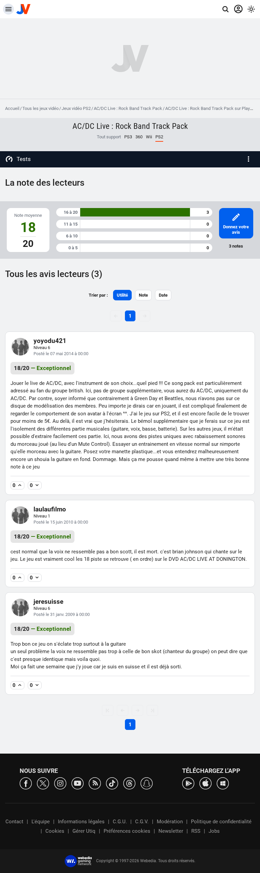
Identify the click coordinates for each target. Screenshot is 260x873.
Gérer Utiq (83, 831)
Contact (14, 822)
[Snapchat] (146, 782)
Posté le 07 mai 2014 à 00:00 (61, 353)
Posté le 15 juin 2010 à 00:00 (61, 522)
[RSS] (95, 782)
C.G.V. (142, 822)
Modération (170, 822)
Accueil (12, 108)
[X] (43, 782)
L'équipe (40, 822)
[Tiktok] (112, 782)
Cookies (54, 831)
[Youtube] (77, 782)
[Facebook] (26, 782)
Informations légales (81, 822)
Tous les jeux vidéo (40, 108)
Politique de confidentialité (221, 822)
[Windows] (223, 782)
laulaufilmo (50, 509)
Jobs (214, 831)
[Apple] (205, 782)
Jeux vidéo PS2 (76, 108)
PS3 (128, 136)
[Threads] (129, 782)
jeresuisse (48, 601)
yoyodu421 (50, 341)
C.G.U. (120, 822)
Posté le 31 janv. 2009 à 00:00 (62, 614)
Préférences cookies (127, 831)
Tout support (109, 136)
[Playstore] (188, 782)
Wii (149, 136)
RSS (195, 831)
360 (139, 136)
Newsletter (170, 831)
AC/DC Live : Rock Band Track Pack (128, 108)
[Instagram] (60, 782)
